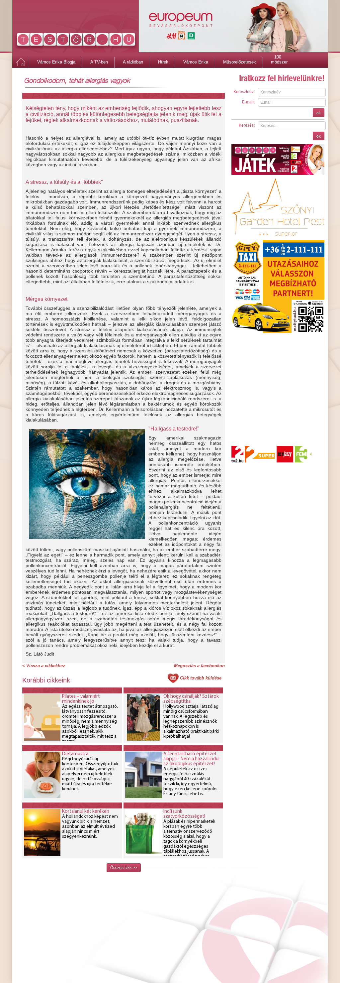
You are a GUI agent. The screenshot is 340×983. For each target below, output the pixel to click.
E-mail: (248, 102)
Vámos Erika (195, 62)
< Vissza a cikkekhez (43, 665)
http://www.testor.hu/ (76, 41)
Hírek (163, 62)
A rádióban (133, 62)
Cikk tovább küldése (200, 678)
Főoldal (20, 62)
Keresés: (247, 125)
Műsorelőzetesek (239, 62)
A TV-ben (99, 62)
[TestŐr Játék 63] (277, 159)
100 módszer (279, 58)
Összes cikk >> (123, 867)
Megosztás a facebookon (199, 665)
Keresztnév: (244, 91)
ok (318, 112)
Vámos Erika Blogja (56, 62)
